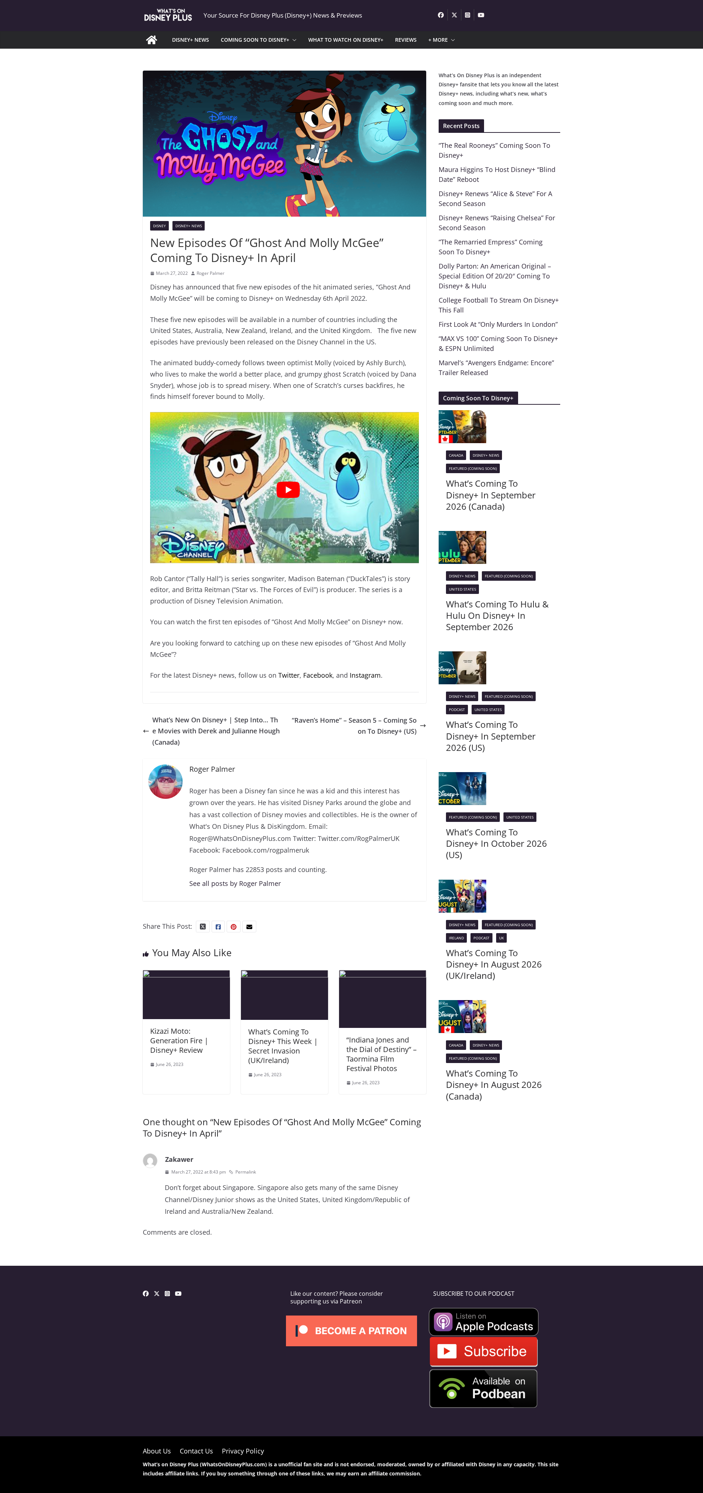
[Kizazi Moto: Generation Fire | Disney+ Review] (186, 975)
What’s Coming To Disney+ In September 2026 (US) (491, 735)
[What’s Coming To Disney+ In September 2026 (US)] (462, 656)
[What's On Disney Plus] (151, 40)
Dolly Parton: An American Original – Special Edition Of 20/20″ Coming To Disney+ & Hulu (495, 276)
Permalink (245, 1172)
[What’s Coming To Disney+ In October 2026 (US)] (462, 777)
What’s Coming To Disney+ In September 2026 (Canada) (491, 494)
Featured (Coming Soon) (473, 468)
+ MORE (438, 39)
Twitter (289, 675)
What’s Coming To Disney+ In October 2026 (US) (496, 843)
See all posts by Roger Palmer (235, 883)
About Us (157, 1451)
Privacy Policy (243, 1451)
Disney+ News (188, 225)
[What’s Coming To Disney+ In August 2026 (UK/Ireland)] (462, 885)
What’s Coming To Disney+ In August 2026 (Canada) (494, 1084)
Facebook (317, 675)
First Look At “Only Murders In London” (498, 324)
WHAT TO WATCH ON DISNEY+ (345, 39)
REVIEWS (406, 39)
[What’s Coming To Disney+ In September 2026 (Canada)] (462, 415)
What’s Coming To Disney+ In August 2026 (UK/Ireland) (494, 964)
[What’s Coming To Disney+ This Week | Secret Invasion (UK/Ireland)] (284, 975)
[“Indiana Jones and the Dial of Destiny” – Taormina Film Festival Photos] (382, 975)
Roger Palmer (210, 273)
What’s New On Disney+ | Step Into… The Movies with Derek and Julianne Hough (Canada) (216, 730)
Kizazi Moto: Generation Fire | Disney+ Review (179, 1040)
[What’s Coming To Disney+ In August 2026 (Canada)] (462, 1005)
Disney (159, 225)
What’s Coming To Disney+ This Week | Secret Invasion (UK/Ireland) (283, 1046)
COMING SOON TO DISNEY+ (255, 39)
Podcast (457, 709)
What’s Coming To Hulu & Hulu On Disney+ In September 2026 (497, 615)
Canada (456, 455)
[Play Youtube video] (288, 490)
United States (462, 589)
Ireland (456, 937)
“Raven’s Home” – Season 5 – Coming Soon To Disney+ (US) (354, 726)
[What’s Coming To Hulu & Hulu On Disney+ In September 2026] (462, 536)
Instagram (365, 675)
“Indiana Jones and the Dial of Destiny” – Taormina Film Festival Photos (381, 1054)
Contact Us (196, 1451)
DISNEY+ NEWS (190, 39)
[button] (293, 40)
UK (501, 937)
